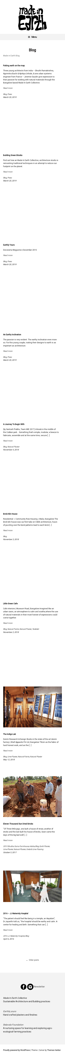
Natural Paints (13, 629)
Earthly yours (9, 1011)
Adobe (32, 846)
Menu (34, 37)
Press (9, 94)
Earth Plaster (44, 846)
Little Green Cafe (10, 603)
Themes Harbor (54, 1050)
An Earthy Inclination (12, 334)
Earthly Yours (9, 245)
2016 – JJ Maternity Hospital (15, 913)
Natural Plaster (13, 447)
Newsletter (39, 986)
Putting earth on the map (14, 65)
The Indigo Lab (9, 734)
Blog (5, 94)
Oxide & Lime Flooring (34, 849)
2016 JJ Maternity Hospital (14, 936)
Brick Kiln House (10, 514)
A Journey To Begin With (13, 424)
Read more (7, 88)
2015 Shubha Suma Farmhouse (16, 846)
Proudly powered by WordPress (16, 1050)
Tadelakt (35, 629)
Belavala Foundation (13, 1024)
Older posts (34, 960)
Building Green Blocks (12, 155)
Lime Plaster (12, 757)
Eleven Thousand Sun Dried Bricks (18, 824)
